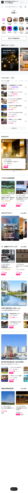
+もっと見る (23, 213)
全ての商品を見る (15, 38)
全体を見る (14, 128)
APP (21, 2)
